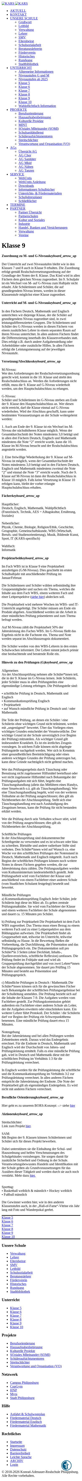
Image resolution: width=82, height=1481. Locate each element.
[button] (24, 18)
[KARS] (15, 3)
